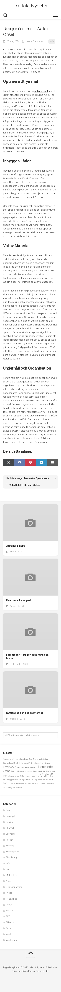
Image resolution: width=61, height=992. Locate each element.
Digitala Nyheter (31, 6)
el (15, 762)
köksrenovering (13, 776)
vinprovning (7, 788)
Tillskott (10, 922)
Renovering (11, 899)
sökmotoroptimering (33, 784)
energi (26, 763)
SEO (8, 916)
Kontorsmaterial (39, 771)
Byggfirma (37, 759)
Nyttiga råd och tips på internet (24, 712)
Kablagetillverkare (17, 771)
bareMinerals (15, 759)
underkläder (50, 784)
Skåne (6, 783)
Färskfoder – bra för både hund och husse (27, 656)
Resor (9, 904)
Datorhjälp (11, 816)
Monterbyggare (9, 780)
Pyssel (9, 893)
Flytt (31, 763)
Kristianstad (50, 771)
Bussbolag (24, 759)
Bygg (30, 759)
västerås (19, 788)
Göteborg (24, 767)
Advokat (6, 759)
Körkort (22, 776)
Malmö (46, 775)
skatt (51, 780)
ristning (34, 780)
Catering (44, 759)
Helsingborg (33, 767)
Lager (8, 869)
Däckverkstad (8, 763)
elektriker (19, 763)
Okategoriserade (14, 887)
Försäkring (11, 857)
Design (9, 822)
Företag (10, 845)
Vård (8, 934)
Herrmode (45, 767)
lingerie (28, 776)
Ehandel (10, 828)
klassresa (28, 771)
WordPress (29, 971)
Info (52, 41)
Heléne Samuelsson (35, 41)
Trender (9, 928)
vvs (14, 788)
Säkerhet (10, 910)
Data (8, 810)
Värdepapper (12, 940)
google (18, 767)
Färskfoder (9, 767)
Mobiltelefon (12, 875)
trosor (43, 784)
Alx (47, 971)
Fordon (9, 840)
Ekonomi (10, 834)
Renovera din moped (18, 600)
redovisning (19, 780)
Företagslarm (12, 851)
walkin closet (41, 91)
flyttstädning (38, 763)
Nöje (8, 881)
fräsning (46, 763)
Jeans (6, 770)
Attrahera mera (15, 545)
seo (47, 780)
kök (5, 775)
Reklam (27, 780)
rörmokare (41, 780)
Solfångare (20, 784)
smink (13, 784)
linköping (35, 776)
